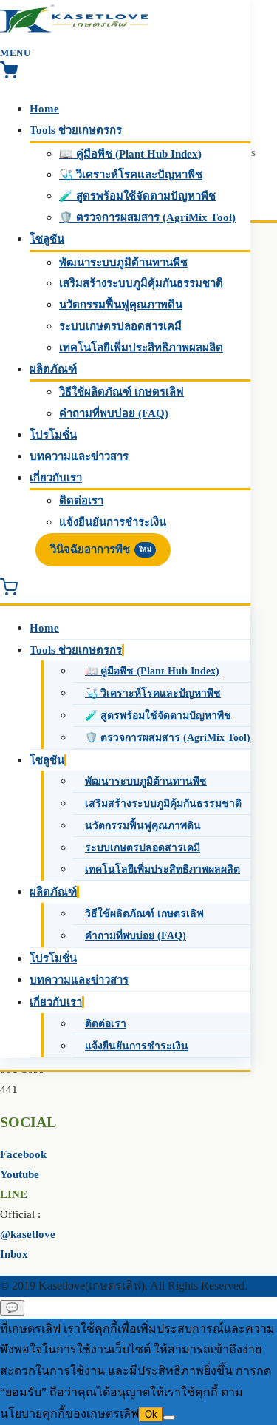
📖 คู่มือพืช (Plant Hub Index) (130, 154)
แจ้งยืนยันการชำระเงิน (112, 522)
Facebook (23, 1154)
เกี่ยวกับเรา (56, 478)
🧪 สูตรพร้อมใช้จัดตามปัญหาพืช (137, 196)
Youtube (19, 1174)
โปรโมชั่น (53, 435)
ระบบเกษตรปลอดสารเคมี (120, 326)
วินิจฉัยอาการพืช (100, 549)
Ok (151, 1414)
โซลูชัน (47, 239)
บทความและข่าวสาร (79, 456)
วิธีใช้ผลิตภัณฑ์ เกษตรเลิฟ (121, 392)
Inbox (14, 1254)
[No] (169, 1417)
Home (44, 109)
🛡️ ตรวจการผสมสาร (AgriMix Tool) (147, 217)
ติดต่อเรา (81, 501)
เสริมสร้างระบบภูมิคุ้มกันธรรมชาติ (141, 283)
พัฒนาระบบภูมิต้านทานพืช (123, 262)
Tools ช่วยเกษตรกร (76, 130)
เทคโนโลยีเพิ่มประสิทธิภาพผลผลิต (141, 347)
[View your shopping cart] (9, 75)
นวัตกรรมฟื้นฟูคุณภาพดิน (120, 305)
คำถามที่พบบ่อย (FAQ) (113, 413)
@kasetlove (27, 1234)
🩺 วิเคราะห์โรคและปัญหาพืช (130, 174)
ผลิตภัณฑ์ (53, 369)
